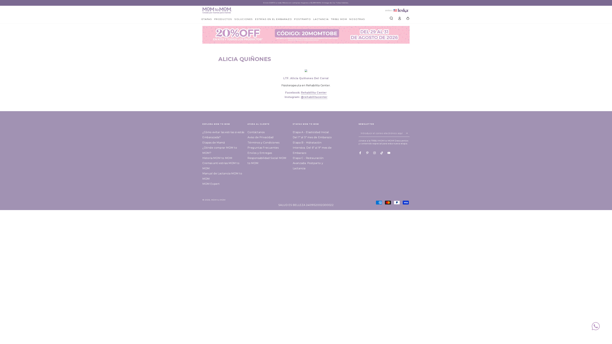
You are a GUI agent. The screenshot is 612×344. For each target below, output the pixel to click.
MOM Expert (211, 183)
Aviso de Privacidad (260, 137)
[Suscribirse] (408, 133)
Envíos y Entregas (260, 152)
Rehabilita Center (314, 92)
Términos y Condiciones (263, 142)
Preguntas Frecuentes (263, 147)
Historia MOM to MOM (217, 158)
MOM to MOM (218, 200)
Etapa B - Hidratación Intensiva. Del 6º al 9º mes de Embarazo (312, 147)
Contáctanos (256, 132)
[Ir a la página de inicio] (217, 10)
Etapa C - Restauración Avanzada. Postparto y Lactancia (308, 163)
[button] (391, 18)
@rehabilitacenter (314, 97)
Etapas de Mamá (213, 142)
